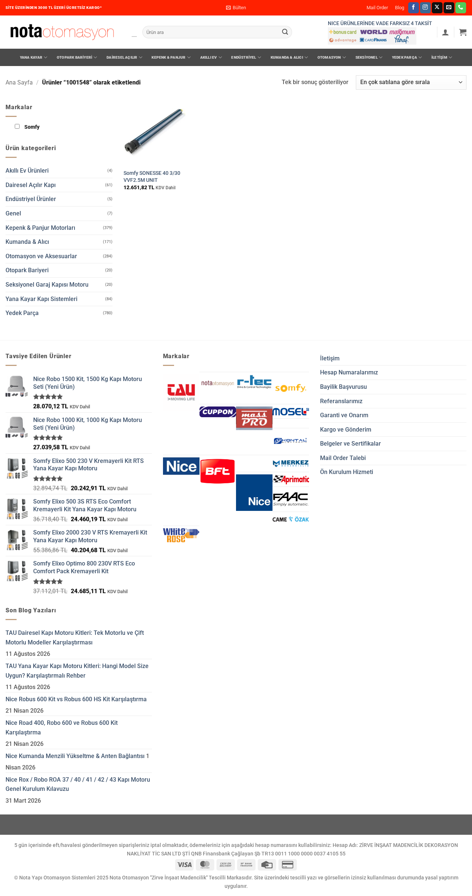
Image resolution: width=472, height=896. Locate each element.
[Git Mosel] (291, 411)
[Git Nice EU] (181, 466)
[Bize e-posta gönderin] (449, 7)
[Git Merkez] (291, 463)
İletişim (439, 57)
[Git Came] (291, 519)
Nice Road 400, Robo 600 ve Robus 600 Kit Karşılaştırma (62, 727)
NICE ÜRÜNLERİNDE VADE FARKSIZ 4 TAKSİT (380, 23)
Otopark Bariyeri (74, 57)
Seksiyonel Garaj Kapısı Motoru (47, 284)
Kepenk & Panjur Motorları (40, 227)
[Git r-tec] (254, 381)
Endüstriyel (243, 57)
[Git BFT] (217, 471)
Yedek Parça (404, 57)
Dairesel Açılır (122, 57)
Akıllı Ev (208, 57)
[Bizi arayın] (460, 7)
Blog (399, 7)
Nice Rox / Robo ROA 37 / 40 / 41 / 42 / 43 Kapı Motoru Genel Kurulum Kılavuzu (78, 784)
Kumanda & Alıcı (287, 57)
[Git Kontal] (291, 441)
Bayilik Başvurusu (343, 386)
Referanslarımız (341, 401)
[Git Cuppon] (217, 411)
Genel (13, 213)
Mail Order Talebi (343, 457)
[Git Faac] (291, 499)
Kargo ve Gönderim (345, 429)
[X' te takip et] (437, 7)
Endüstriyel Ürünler (31, 199)
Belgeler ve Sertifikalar (350, 443)
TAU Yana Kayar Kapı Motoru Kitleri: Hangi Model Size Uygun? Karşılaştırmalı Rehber (77, 671)
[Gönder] (285, 32)
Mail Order (377, 7)
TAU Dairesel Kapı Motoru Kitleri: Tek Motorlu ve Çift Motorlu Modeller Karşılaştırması (75, 637)
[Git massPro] (254, 418)
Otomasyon (329, 57)
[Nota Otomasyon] (62, 32)
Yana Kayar (31, 57)
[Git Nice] (254, 492)
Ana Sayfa (19, 82)
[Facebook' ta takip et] (413, 7)
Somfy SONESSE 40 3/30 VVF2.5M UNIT (152, 176)
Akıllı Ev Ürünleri (27, 170)
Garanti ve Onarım (344, 415)
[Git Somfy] (291, 388)
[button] (235, 7)
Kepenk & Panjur (168, 57)
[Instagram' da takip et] (425, 7)
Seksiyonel (366, 57)
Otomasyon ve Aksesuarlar (41, 256)
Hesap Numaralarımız (349, 372)
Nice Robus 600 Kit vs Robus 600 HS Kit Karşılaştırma (76, 699)
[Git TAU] (181, 392)
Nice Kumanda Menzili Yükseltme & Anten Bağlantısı (75, 756)
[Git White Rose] (181, 535)
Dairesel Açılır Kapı (31, 184)
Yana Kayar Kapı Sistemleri (41, 298)
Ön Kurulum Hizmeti (346, 471)
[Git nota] (217, 383)
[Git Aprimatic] (291, 479)
